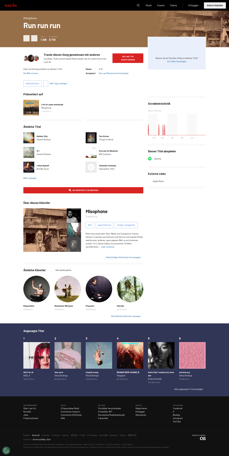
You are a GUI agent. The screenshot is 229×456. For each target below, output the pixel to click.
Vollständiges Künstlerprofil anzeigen (123, 257)
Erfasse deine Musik (70, 408)
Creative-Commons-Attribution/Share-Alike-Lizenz (110, 447)
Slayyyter (121, 375)
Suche (138, 5)
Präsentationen (30, 418)
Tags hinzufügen (45, 83)
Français (55, 435)
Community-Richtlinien (71, 415)
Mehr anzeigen (29, 178)
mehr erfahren (107, 246)
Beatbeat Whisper (64, 305)
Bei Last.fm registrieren (128, 58)
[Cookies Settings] (6, 450)
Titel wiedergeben (28, 137)
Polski (82, 435)
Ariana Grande (155, 378)
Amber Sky (42, 136)
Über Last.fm (29, 408)
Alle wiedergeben (63, 270)
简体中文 (132, 435)
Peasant (90, 305)
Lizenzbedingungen (74, 444)
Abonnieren (141, 415)
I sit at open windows (52, 104)
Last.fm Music (127, 444)
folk (90, 225)
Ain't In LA (28, 372)
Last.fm (14, 5)
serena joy (184, 372)
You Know (104, 136)
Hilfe (63, 418)
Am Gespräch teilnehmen (85, 190)
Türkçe (123, 435)
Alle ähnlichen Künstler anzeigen (126, 316)
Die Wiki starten (30, 73)
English (26, 435)
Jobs (25, 415)
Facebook (177, 408)
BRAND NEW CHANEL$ (128, 372)
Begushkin (28, 305)
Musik (149, 5)
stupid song (92, 372)
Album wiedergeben (31, 107)
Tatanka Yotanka (107, 165)
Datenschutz (88, 444)
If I (38, 151)
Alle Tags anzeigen (58, 83)
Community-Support (70, 411)
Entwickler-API (105, 411)
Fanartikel (103, 418)
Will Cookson (105, 154)
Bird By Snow (43, 168)
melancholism (32, 83)
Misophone (46, 107)
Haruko (120, 305)
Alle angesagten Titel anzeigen (188, 389)
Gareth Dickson (44, 139)
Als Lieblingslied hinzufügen (26, 38)
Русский (103, 435)
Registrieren (215, 5)
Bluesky (176, 415)
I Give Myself (43, 165)
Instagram (178, 418)
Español (45, 435)
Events (161, 5)
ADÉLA (26, 375)
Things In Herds (106, 139)
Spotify (157, 158)
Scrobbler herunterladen (109, 408)
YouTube (177, 421)
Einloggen (193, 5)
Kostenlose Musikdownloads (111, 415)
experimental (104, 225)
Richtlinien (99, 444)
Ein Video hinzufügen (176, 61)
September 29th (106, 168)
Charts (173, 5)
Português (92, 435)
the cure (59, 372)
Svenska (114, 435)
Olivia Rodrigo (61, 375)
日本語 (74, 435)
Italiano (65, 435)
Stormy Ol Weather (108, 151)
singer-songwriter (126, 225)
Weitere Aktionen (34, 38)
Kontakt (27, 411)
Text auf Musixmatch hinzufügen (114, 73)
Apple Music (158, 181)
